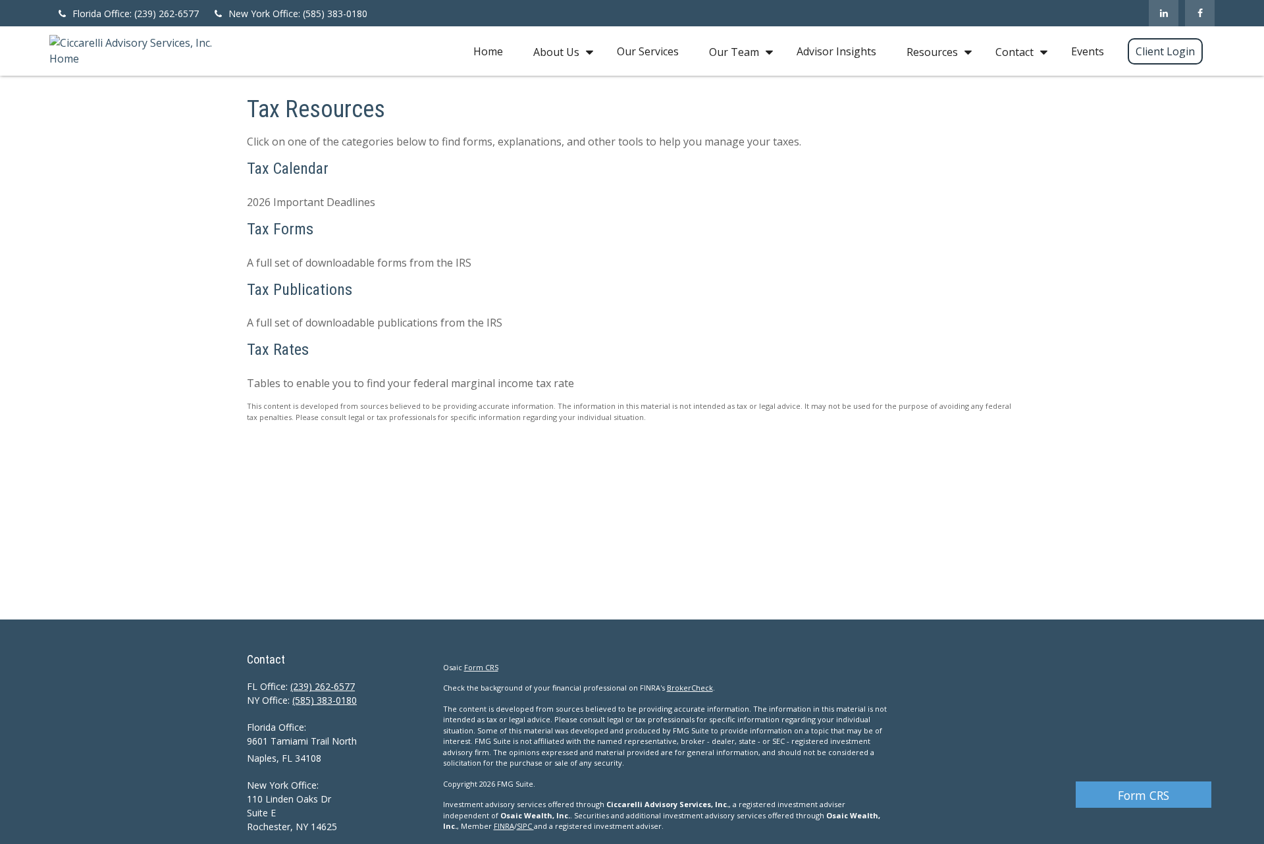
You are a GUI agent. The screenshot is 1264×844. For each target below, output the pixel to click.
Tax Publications (299, 289)
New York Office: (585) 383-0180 (297, 13)
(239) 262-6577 (322, 686)
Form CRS (1143, 795)
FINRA (504, 826)
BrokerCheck (690, 688)
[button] (488, 51)
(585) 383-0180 (324, 700)
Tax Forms (280, 229)
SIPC (525, 826)
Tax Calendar (288, 168)
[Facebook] (1200, 13)
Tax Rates (278, 349)
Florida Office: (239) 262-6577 (135, 13)
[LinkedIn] (1163, 13)
